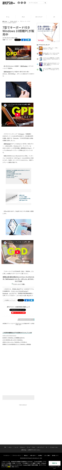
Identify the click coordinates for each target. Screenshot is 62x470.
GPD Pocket (23, 66)
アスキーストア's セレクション (9, 335)
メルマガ (11, 293)
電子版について (55, 455)
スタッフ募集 (47, 455)
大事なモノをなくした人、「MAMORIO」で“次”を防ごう (14, 342)
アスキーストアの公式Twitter (19, 291)
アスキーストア (54, 17)
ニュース (16, 447)
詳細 (9, 467)
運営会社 (26, 455)
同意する (54, 463)
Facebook (5, 293)
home (5, 21)
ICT (38, 17)
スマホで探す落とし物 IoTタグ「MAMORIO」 (12, 339)
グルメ (7, 17)
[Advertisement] (31, 9)
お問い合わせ (33, 455)
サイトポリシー (7, 455)
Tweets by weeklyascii (23, 404)
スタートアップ (23, 17)
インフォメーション (54, 447)
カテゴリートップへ (26, 319)
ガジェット (22, 447)
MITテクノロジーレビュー (35, 449)
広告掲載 (40, 455)
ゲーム (28, 447)
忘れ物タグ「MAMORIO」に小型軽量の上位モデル (13, 337)
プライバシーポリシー (16, 455)
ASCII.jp (24, 449)
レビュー (10, 447)
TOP (5, 447)
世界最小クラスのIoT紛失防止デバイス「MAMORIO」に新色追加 (16, 344)
